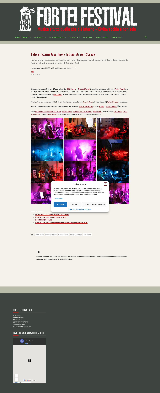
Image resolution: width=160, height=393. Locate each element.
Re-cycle (101, 106)
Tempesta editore (52, 114)
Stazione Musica (67, 111)
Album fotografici (42, 68)
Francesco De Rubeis (51, 234)
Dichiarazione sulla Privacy (83, 209)
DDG (32, 72)
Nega (74, 204)
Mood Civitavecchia (111, 106)
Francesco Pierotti (63, 234)
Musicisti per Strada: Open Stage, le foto (50, 217)
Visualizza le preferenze (94, 204)
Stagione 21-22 (71, 68)
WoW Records (57, 94)
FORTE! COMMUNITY (22, 37)
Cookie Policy (71, 209)
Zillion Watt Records (84, 89)
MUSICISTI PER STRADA (86, 106)
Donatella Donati (88, 102)
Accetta (60, 204)
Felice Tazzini (40, 234)
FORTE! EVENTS (39, 37)
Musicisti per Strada (76, 234)
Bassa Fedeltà (118, 111)
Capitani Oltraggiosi (113, 102)
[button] (105, 184)
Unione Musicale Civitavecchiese (82, 111)
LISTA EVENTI (50, 68)
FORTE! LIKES (87, 37)
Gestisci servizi (58, 198)
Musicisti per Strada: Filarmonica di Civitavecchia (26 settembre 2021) (61, 222)
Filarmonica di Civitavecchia (43, 111)
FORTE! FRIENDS (102, 37)
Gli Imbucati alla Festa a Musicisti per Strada (52, 214)
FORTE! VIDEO (73, 37)
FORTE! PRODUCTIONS (56, 37)
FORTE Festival (71, 89)
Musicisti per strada (60, 68)
